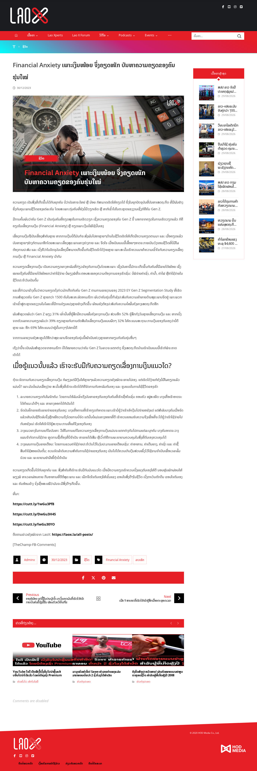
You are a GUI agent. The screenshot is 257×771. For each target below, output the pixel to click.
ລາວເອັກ (139, 560)
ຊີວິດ (86, 560)
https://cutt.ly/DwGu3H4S (34, 514)
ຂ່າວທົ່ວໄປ (22, 681)
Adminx (29, 560)
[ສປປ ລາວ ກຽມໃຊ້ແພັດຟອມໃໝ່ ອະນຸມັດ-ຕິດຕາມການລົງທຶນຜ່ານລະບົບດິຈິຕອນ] (206, 187)
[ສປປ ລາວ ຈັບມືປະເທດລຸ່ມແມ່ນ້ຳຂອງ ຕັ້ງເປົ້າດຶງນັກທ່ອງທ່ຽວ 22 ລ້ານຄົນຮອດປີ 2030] (206, 92)
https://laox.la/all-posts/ (72, 534)
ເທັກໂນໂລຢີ (33, 681)
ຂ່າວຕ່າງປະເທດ (84, 681)
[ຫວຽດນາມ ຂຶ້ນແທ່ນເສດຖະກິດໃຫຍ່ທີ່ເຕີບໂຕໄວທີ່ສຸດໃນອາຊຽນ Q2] (206, 225)
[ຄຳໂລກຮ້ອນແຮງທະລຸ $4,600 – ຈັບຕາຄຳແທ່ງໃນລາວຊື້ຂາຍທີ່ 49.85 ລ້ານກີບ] (206, 244)
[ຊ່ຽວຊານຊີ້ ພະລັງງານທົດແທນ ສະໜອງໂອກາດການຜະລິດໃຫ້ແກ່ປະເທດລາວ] (206, 168)
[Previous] (171, 623)
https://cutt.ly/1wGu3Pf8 (33, 504)
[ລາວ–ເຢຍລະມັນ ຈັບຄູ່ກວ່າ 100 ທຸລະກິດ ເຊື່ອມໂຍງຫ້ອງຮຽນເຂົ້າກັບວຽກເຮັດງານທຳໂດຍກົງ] (206, 111)
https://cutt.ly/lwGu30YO (34, 524)
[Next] (178, 623)
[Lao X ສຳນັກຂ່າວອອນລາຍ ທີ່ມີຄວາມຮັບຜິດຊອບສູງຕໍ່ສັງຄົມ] (29, 15)
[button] (223, 7)
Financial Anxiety (117, 560)
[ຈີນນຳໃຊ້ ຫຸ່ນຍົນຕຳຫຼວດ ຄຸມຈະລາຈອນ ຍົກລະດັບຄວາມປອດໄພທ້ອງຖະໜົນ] (206, 149)
